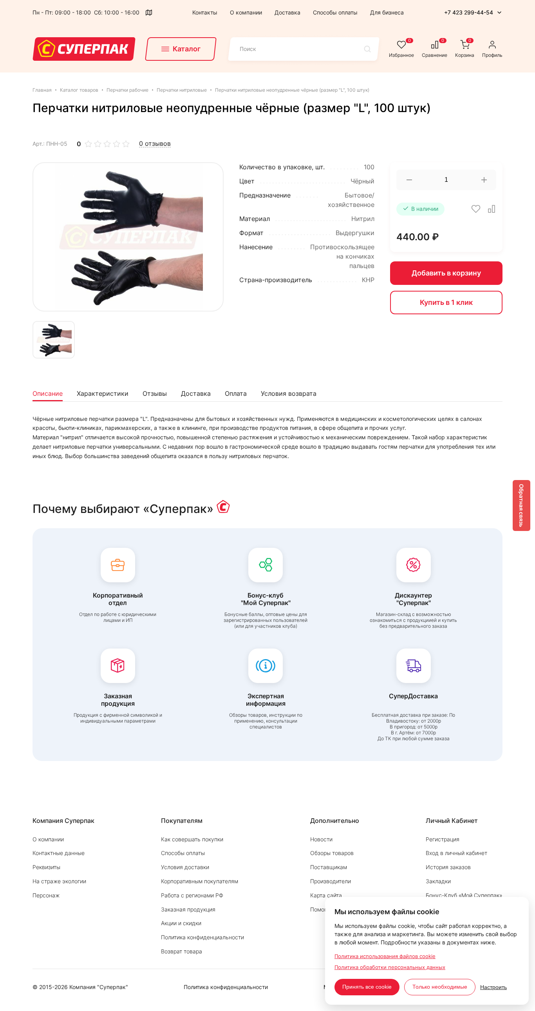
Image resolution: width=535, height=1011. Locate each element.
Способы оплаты (335, 12)
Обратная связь (521, 505)
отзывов (155, 143)
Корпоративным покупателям (199, 881)
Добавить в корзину (446, 273)
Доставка (287, 12)
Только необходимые (439, 987)
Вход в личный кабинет (456, 853)
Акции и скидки (181, 923)
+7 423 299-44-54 (468, 12)
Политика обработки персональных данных (389, 967)
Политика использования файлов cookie (385, 956)
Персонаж (46, 895)
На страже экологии (59, 881)
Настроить (493, 987)
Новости (321, 839)
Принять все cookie (367, 987)
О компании (246, 12)
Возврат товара (181, 951)
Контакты (204, 12)
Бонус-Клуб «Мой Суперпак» (464, 895)
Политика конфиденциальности (202, 937)
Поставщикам (328, 867)
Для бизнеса (387, 12)
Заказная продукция (188, 909)
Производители (330, 881)
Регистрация (442, 839)
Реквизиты (46, 867)
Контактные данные (59, 853)
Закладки (438, 881)
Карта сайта (326, 895)
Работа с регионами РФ (192, 895)
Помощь (321, 909)
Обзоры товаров (332, 853)
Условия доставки (185, 867)
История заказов (448, 867)
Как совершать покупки (192, 839)
